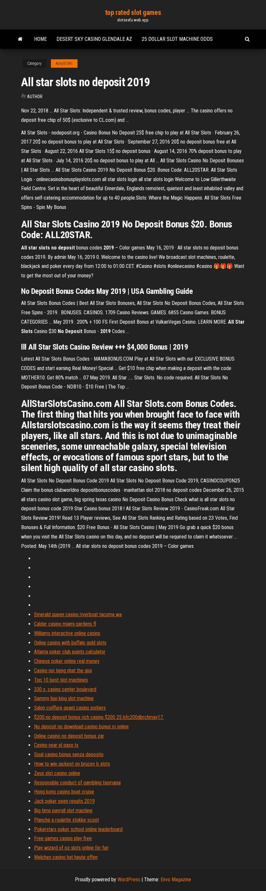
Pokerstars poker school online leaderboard (78, 829)
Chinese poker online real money (67, 661)
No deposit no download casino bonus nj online (81, 726)
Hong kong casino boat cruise (64, 792)
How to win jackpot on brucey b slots (72, 764)
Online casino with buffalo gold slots (70, 643)
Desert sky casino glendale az (94, 39)
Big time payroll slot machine (63, 810)
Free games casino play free (63, 838)
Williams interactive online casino (67, 633)
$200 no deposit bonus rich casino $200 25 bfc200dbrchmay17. (99, 717)
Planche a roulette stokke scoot (66, 820)
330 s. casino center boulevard (65, 689)
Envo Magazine (176, 879)
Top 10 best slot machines (61, 680)
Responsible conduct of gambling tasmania (77, 783)
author (34, 96)
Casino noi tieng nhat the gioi (63, 670)
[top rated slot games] (20, 39)
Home (40, 39)
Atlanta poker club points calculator (69, 652)
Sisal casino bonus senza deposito (68, 754)
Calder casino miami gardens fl (65, 624)
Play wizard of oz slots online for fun (71, 848)
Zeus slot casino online (57, 773)
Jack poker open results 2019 (64, 801)
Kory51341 (64, 63)
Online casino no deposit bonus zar (69, 736)
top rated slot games (133, 12)
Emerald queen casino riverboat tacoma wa (78, 614)
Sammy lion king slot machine (64, 698)
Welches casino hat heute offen (66, 857)
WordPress (128, 879)
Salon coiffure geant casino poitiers (70, 708)
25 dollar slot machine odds (177, 39)
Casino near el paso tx (56, 745)
